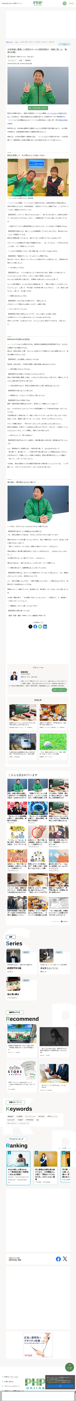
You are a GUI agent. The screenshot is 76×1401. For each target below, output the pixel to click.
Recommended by (56, 921)
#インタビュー (12, 60)
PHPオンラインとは (11, 1377)
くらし (64, 44)
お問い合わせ (8, 1381)
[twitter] (30, 626)
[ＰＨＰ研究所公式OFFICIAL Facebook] (58, 1259)
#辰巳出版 (41, 1116)
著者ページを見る (58, 690)
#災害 (20, 60)
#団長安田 (28, 60)
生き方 (26, 952)
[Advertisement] (41, 24)
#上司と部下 (11, 1120)
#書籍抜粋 (10, 1116)
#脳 (37, 1120)
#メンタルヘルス (30, 1116)
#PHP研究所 (29, 1120)
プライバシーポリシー (54, 1382)
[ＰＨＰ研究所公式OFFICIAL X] (65, 1258)
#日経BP (20, 1120)
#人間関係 (19, 1116)
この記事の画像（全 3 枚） (39, 108)
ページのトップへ (69, 1368)
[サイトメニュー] (71, 3)
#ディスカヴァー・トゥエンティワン (18, 1123)
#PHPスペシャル (52, 1116)
